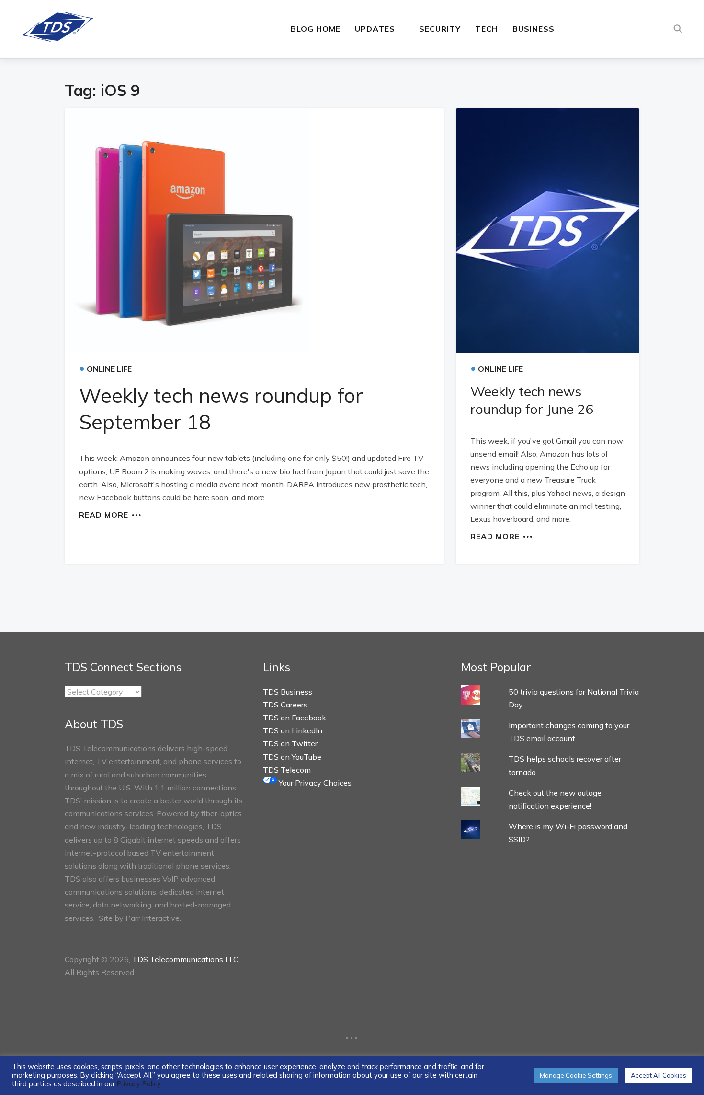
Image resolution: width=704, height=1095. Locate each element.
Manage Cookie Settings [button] (576, 1075)
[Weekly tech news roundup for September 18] (254, 230)
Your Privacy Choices (314, 783)
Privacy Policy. (139, 1083)
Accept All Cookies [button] (658, 1075)
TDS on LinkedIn (292, 730)
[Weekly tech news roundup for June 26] (547, 230)
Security (440, 29)
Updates (375, 29)
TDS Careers (285, 704)
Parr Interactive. (153, 918)
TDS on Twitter (290, 743)
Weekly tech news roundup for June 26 (531, 400)
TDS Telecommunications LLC (185, 959)
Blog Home (316, 29)
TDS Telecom (287, 770)
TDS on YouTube (292, 757)
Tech (486, 29)
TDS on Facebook (294, 717)
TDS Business (287, 691)
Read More (103, 514)
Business (533, 29)
